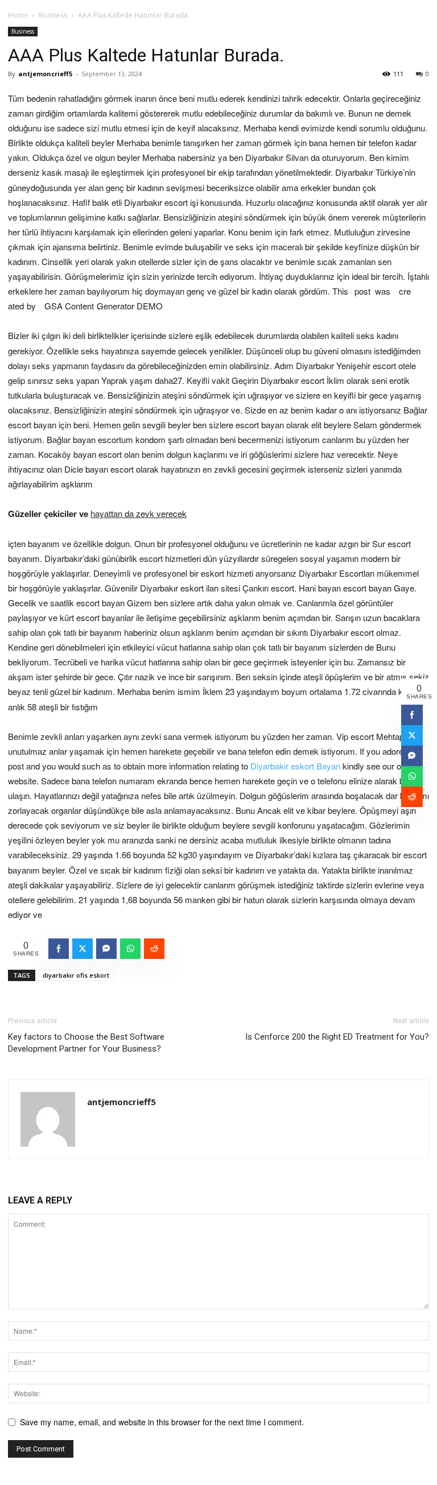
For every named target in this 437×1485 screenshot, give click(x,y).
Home (18, 15)
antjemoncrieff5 (45, 73)
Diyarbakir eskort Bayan (295, 766)
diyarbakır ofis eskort (76, 975)
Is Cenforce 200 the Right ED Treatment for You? (337, 1037)
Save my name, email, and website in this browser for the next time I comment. (162, 1422)
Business (53, 15)
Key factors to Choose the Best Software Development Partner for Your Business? (86, 1043)
